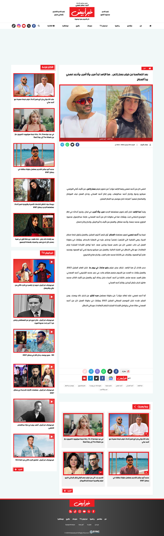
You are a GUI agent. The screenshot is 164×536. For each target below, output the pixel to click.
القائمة (49, 26)
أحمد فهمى (119, 385)
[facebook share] (77, 145)
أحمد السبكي (129, 385)
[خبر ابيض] (82, 12)
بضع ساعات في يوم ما (95, 385)
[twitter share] (72, 145)
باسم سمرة (108, 385)
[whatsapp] (84, 371)
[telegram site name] (90, 378)
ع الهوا (117, 26)
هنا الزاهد (139, 385)
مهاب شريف (144, 145)
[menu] (38, 25)
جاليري (78, 26)
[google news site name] (110, 378)
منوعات (89, 26)
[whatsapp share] (67, 145)
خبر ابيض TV (104, 26)
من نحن (97, 525)
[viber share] (62, 145)
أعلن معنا (81, 525)
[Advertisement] (82, 47)
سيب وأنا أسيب (103, 389)
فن (141, 26)
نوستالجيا (65, 26)
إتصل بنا (89, 525)
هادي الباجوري (81, 385)
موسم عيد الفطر (69, 385)
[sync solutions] (94, 533)
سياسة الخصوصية (70, 525)
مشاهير (129, 26)
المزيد (69, 491)
